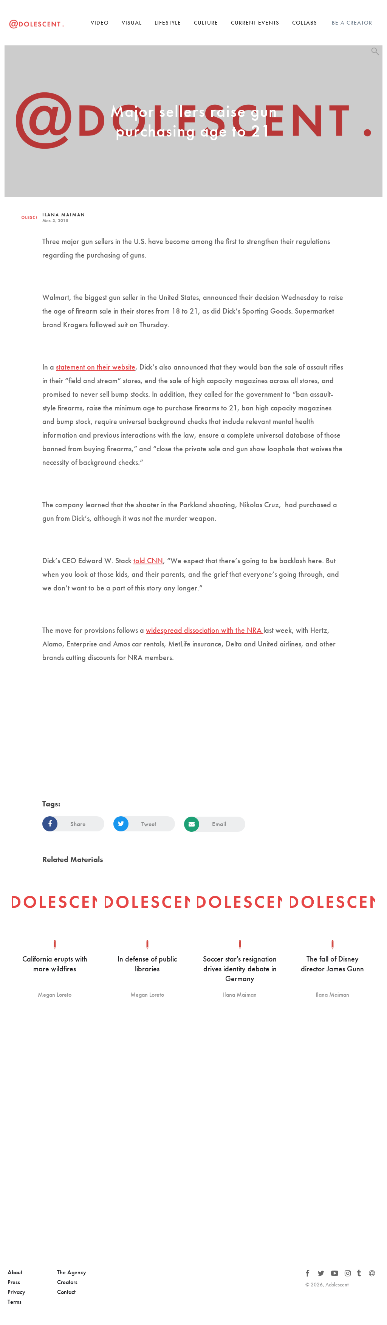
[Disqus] (193, 1134)
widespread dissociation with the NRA (204, 630)
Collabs (304, 22)
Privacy (16, 1292)
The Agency (71, 1272)
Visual (132, 22)
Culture (206, 22)
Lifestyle (168, 22)
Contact (66, 1292)
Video (100, 22)
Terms (15, 1302)
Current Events (255, 22)
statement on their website (95, 367)
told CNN (148, 560)
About (15, 1272)
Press (14, 1282)
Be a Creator (352, 22)
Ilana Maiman (63, 215)
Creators (67, 1282)
